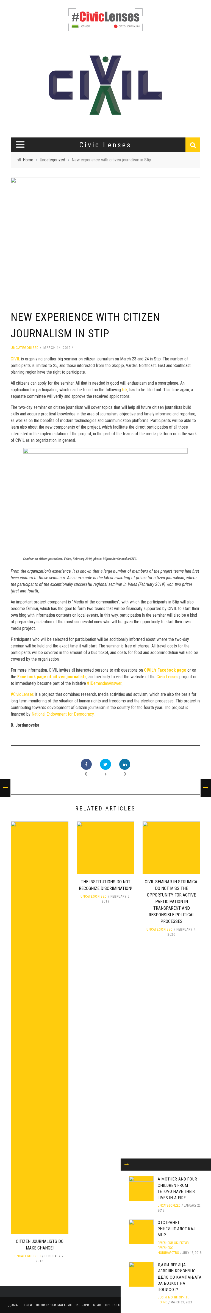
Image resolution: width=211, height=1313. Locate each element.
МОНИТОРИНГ (178, 1297)
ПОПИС (162, 1302)
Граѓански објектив (173, 1243)
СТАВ (97, 1305)
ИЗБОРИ (82, 1305)
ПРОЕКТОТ (114, 1305)
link (124, 389)
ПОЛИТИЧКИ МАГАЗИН (54, 1305)
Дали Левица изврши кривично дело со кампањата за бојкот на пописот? (180, 1277)
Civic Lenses (167, 676)
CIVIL (15, 359)
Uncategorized (25, 348)
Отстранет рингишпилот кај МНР (177, 1228)
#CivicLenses (22, 694)
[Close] (127, 1164)
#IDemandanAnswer (104, 683)
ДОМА (13, 1305)
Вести (162, 1297)
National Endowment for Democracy (63, 714)
